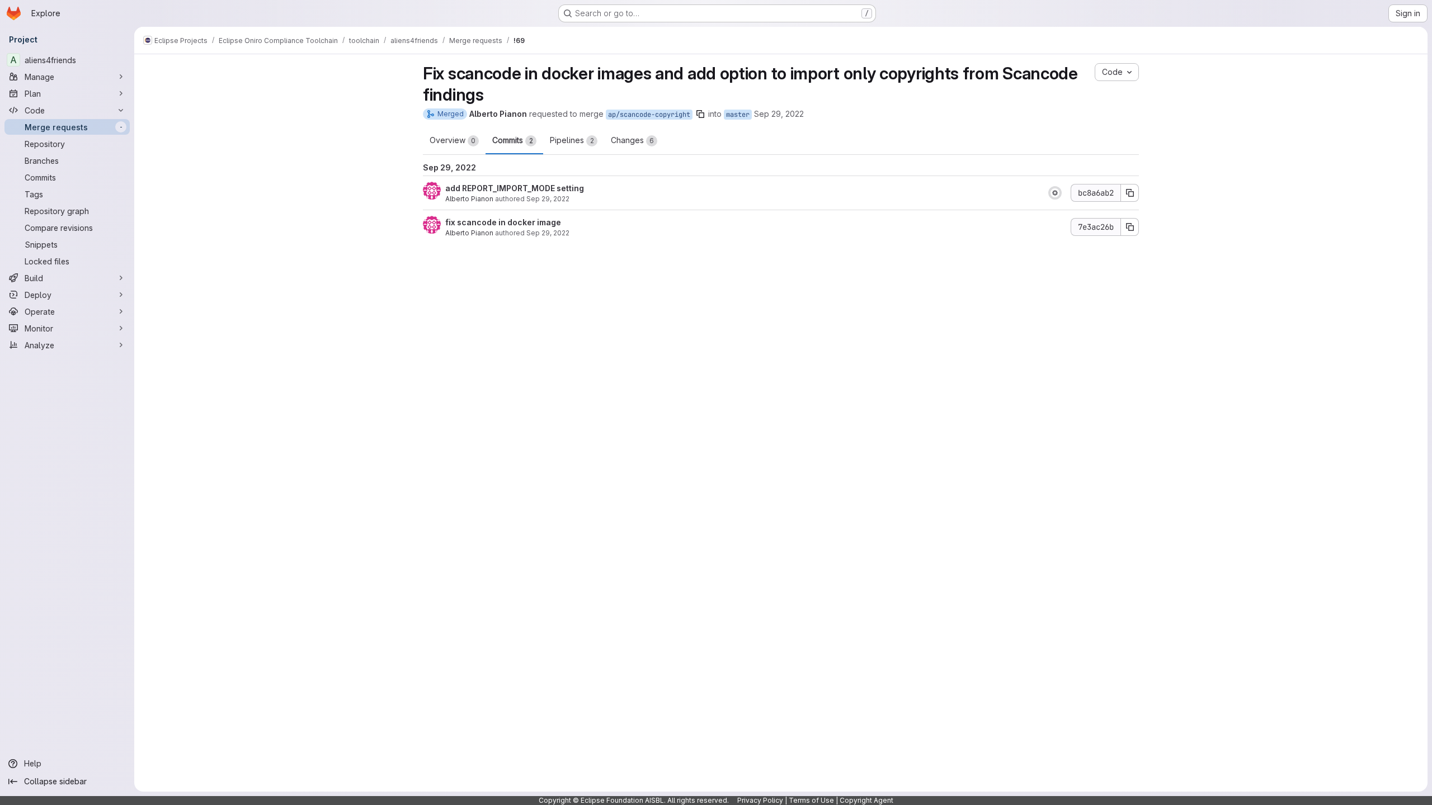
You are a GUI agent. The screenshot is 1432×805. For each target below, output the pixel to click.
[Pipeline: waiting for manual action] (1055, 193)
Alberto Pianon (469, 199)
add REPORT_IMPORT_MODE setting (514, 188)
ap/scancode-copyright (649, 114)
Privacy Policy (760, 800)
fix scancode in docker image (503, 222)
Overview (452, 140)
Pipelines (572, 140)
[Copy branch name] (700, 114)
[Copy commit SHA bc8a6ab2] (1130, 193)
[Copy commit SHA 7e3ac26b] (1130, 227)
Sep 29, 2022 (779, 114)
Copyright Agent (866, 800)
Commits (512, 140)
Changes (632, 140)
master (738, 114)
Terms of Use (811, 800)
